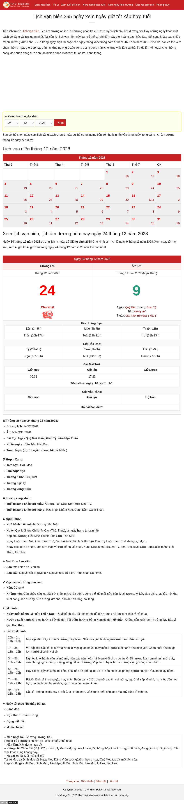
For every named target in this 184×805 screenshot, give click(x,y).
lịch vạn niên (31, 31)
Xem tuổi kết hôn (70, 4)
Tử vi (56, 4)
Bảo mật (101, 781)
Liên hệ (113, 781)
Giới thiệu (87, 781)
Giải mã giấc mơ (144, 4)
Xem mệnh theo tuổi (94, 4)
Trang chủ (72, 781)
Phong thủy (163, 4)
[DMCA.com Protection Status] (9, 802)
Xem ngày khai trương (120, 4)
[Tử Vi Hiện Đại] (16, 5)
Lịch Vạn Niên (42, 4)
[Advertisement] (92, 84)
